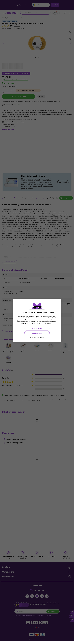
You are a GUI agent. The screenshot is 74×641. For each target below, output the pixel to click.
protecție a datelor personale (43, 323)
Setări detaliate (37, 333)
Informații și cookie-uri (37, 337)
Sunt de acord (37, 328)
